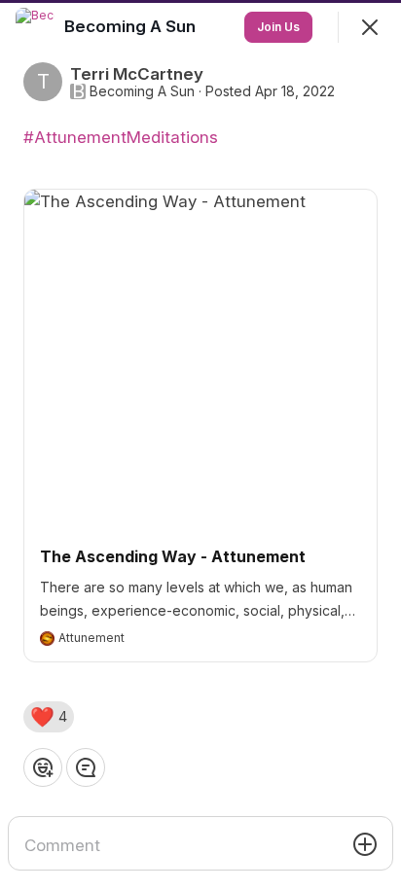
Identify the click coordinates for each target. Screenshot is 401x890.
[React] (42, 767)
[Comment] (85, 767)
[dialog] (200, 445)
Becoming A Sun (142, 91)
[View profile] (35, 27)
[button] (48, 716)
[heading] (132, 26)
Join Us (278, 26)
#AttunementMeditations (120, 137)
